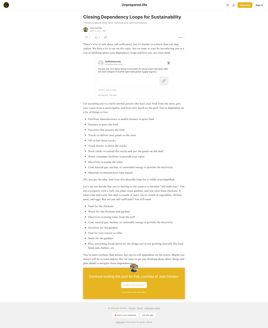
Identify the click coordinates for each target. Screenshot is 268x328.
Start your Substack (126, 315)
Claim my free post (134, 284)
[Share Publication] (233, 5)
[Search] (227, 5)
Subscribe (245, 5)
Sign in (259, 5)
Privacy (132, 308)
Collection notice (152, 308)
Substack (120, 322)
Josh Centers (96, 28)
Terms (140, 308)
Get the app (147, 315)
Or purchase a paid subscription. (134, 292)
